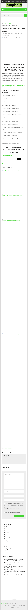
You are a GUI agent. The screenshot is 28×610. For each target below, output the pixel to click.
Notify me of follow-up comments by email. (13, 509)
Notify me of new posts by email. (12, 512)
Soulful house (7, 546)
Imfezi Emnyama (8, 448)
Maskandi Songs (5, 35)
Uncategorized (7, 548)
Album (21, 33)
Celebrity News (7, 532)
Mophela (5, 33)
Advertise (22, 605)
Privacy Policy (15, 607)
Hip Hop (6, 540)
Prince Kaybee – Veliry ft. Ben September (13, 574)
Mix (5, 544)
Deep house (7, 534)
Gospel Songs (7, 536)
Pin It (3, 163)
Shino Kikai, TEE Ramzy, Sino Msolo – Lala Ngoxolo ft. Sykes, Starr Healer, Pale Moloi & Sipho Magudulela (14, 571)
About (7, 605)
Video (5, 550)
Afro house (6, 526)
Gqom (5, 538)
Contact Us (14, 605)
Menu (3, 9)
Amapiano (6, 530)
